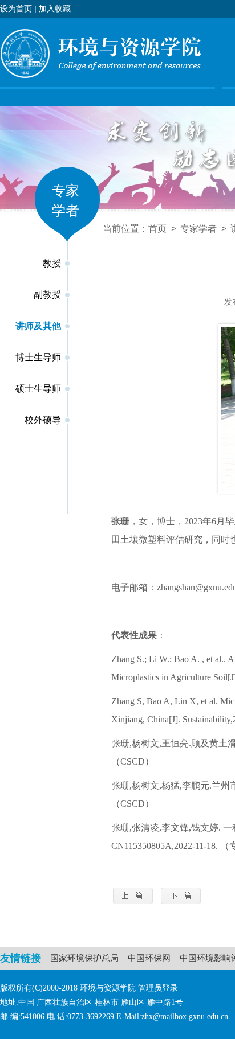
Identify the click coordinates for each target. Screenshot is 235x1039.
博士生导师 (38, 357)
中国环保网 (149, 958)
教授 (52, 263)
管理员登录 (158, 988)
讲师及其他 (38, 326)
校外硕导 (43, 420)
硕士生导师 (38, 388)
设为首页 (16, 8)
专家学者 (198, 228)
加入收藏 (55, 8)
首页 (157, 228)
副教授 (47, 294)
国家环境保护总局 (84, 958)
